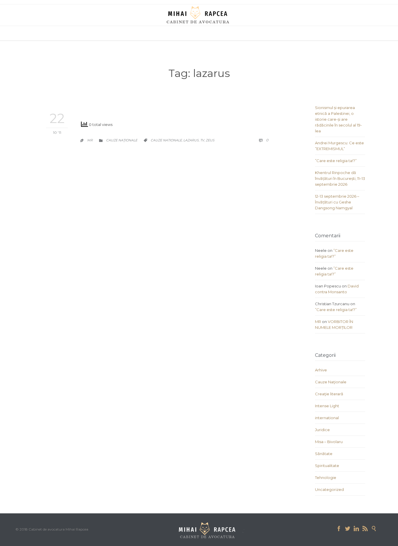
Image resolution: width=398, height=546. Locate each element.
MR (90, 140)
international (327, 417)
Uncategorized (329, 489)
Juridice (322, 429)
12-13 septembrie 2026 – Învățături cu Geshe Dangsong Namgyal (337, 202)
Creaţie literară (329, 393)
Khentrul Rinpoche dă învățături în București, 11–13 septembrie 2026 (340, 178)
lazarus (191, 140)
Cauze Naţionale (121, 140)
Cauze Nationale (166, 140)
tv (202, 140)
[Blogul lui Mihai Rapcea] (199, 14)
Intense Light (327, 405)
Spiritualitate (327, 465)
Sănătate (323, 453)
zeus (210, 140)
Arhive (321, 370)
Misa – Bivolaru (329, 441)
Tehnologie (325, 477)
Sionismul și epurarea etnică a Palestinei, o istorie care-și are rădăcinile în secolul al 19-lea (338, 119)
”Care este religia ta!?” (336, 160)
